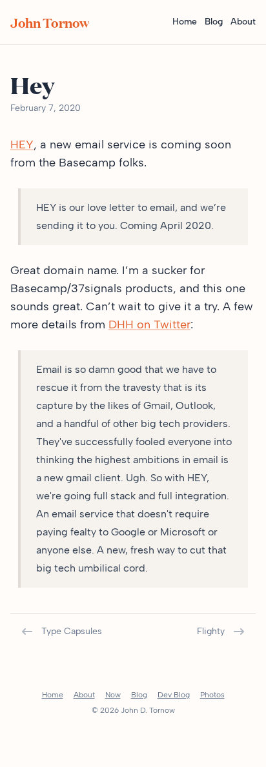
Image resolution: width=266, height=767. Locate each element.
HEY (22, 144)
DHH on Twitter (149, 324)
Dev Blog (174, 694)
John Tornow (49, 22)
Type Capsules (71, 631)
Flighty (211, 631)
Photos (212, 694)
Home (184, 21)
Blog (214, 21)
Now (113, 694)
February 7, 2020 (45, 108)
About (243, 21)
